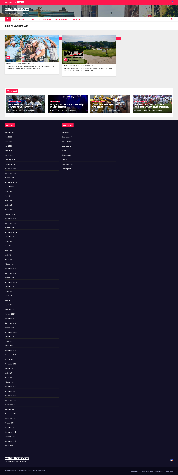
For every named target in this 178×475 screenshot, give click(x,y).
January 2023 (10, 314)
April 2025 (8, 205)
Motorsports (45, 19)
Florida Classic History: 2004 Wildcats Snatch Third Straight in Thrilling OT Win (151, 106)
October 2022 (9, 328)
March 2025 (9, 209)
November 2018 (10, 400)
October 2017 (9, 423)
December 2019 (10, 387)
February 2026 (10, 160)
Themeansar (41, 470)
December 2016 (10, 432)
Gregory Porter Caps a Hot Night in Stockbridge (67, 105)
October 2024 (10, 228)
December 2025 (10, 169)
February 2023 (10, 309)
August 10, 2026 (142, 110)
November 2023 (10, 273)
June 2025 (8, 196)
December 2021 (10, 350)
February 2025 (10, 214)
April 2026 (8, 150)
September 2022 (11, 332)
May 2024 (8, 250)
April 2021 (8, 373)
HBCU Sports (12, 101)
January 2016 (10, 436)
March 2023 (9, 305)
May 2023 (8, 296)
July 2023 (8, 291)
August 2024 (9, 237)
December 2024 (10, 219)
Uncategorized (67, 169)
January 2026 (10, 164)
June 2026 (8, 141)
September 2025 (11, 182)
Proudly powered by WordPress (14, 470)
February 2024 (10, 264)
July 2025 (8, 191)
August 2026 (9, 132)
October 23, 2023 (14, 63)
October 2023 (9, 278)
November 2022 (10, 323)
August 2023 (9, 287)
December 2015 (10, 441)
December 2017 (10, 414)
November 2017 (10, 418)
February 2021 (10, 382)
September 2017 (11, 427)
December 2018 (10, 396)
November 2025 (10, 173)
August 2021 (9, 368)
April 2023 (8, 300)
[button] (172, 19)
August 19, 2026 (15, 110)
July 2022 (8, 341)
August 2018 (9, 409)
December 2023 (10, 269)
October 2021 (9, 359)
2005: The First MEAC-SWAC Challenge (107, 105)
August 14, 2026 (100, 110)
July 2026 (8, 137)
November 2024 (11, 223)
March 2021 (9, 377)
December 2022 (10, 318)
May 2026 (8, 146)
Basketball (65, 132)
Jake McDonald (29, 63)
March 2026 (9, 155)
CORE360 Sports (17, 9)
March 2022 (9, 346)
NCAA (31, 19)
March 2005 (9, 446)
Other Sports (79, 19)
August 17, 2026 (58, 110)
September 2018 (11, 405)
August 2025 (9, 187)
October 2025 (9, 178)
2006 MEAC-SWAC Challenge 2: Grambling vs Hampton (25, 105)
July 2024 (8, 241)
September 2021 (10, 364)
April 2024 (8, 255)
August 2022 (9, 337)
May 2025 (8, 200)
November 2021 (10, 355)
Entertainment (19, 19)
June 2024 (9, 246)
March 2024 (9, 259)
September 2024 (11, 232)
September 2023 (11, 282)
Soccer (64, 160)
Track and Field (62, 19)
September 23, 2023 (72, 65)
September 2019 (11, 391)
